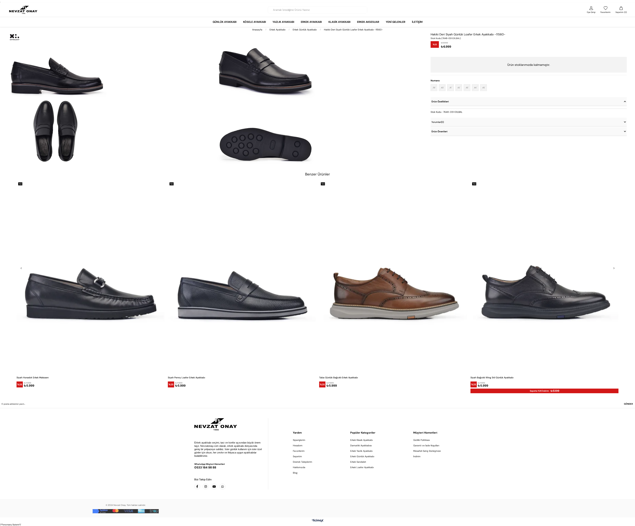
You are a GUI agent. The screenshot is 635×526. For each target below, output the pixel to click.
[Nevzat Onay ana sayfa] (228, 424)
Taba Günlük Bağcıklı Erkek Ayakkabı (338, 377)
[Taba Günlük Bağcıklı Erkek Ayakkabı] (393, 277)
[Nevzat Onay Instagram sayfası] (206, 486)
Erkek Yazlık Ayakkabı (361, 450)
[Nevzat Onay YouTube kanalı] (214, 486)
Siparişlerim (299, 440)
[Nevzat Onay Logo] (23, 10)
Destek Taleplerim (302, 461)
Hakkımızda (299, 467)
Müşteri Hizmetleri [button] (425, 432)
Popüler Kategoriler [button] (362, 432)
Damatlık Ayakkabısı (361, 445)
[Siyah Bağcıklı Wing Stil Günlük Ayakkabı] (544, 277)
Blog (295, 472)
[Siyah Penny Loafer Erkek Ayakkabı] (242, 277)
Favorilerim (299, 450)
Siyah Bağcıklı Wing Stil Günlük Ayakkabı (491, 377)
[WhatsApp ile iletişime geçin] (222, 486)
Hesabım (297, 445)
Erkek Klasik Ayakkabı (361, 440)
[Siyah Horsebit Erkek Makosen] (91, 277)
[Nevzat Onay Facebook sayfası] (197, 486)
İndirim (417, 456)
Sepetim (297, 456)
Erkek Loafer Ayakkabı (362, 467)
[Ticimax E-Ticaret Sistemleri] (317, 521)
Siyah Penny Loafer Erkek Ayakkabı (186, 377)
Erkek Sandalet (358, 461)
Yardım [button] (297, 432)
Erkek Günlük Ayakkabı (362, 456)
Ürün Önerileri (439, 131)
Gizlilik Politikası (421, 440)
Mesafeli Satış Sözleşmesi (427, 450)
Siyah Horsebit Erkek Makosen (33, 377)
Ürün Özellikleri (440, 101)
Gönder (628, 403)
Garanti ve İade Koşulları (426, 445)
